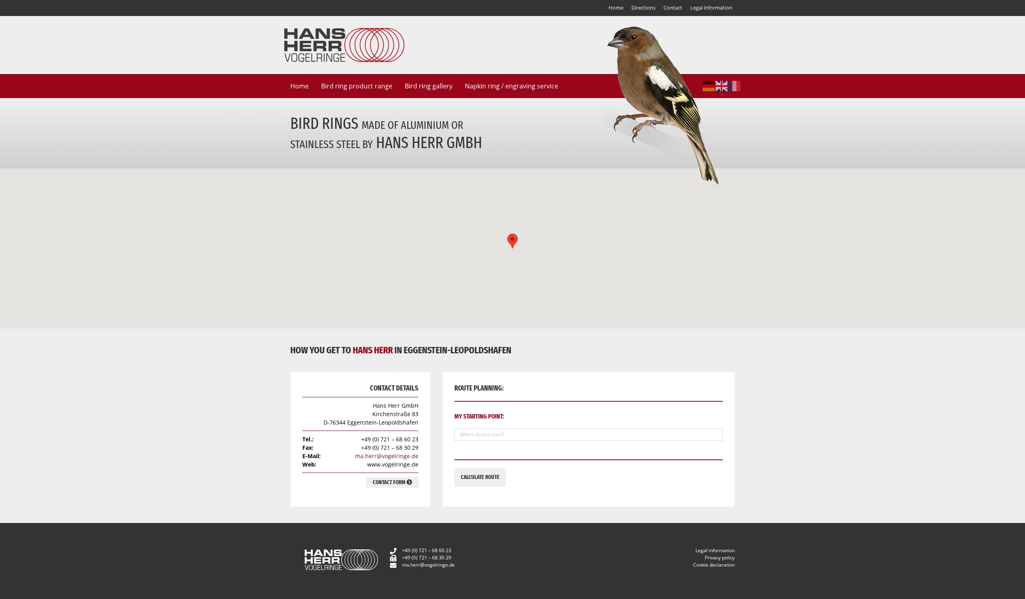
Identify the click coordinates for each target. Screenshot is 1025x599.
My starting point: (479, 416)
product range (356, 86)
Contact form (389, 482)
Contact (672, 7)
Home (616, 7)
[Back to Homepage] (344, 44)
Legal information (711, 7)
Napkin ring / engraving (511, 86)
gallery (428, 86)
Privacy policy (720, 557)
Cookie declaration (714, 564)
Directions (643, 7)
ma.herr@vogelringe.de (386, 456)
